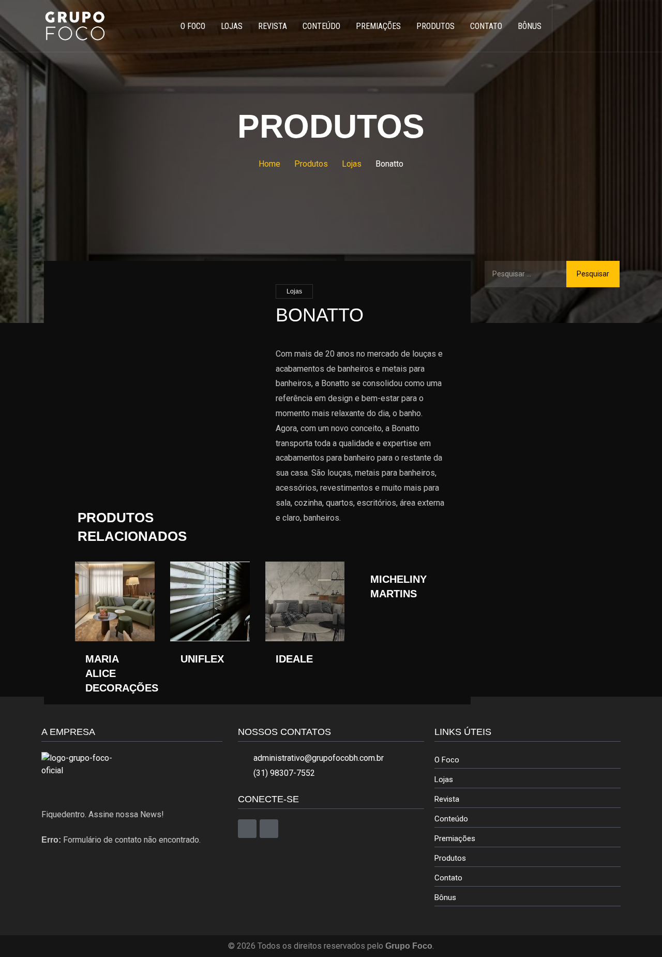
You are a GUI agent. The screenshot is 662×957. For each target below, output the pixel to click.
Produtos (450, 858)
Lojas (294, 291)
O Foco (446, 759)
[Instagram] (269, 828)
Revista (446, 799)
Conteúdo (451, 818)
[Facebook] (247, 828)
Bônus (445, 897)
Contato (448, 877)
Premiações (454, 838)
